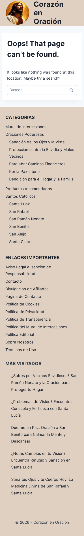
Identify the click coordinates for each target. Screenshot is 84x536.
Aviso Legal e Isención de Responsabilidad (28, 270)
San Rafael (19, 211)
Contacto (13, 281)
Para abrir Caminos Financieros (37, 164)
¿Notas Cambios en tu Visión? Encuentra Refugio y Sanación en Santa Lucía (41, 460)
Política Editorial (19, 334)
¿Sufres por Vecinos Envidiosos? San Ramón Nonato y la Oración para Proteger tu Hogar (44, 382)
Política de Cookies (22, 304)
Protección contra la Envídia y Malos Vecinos (41, 153)
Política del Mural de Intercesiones (36, 327)
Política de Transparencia (28, 319)
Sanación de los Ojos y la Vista (37, 142)
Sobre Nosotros (19, 342)
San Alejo (17, 234)
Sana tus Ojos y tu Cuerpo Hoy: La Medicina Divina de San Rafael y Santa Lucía (42, 486)
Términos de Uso (20, 349)
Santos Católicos (20, 196)
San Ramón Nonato (26, 219)
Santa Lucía (19, 204)
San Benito (19, 226)
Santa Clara (19, 241)
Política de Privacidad (24, 311)
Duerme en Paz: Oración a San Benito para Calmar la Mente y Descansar (38, 434)
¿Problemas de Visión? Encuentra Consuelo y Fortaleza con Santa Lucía (41, 408)
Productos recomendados (28, 188)
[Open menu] (74, 12)
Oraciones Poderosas (24, 134)
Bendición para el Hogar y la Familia (41, 179)
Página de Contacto (23, 296)
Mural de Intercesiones (25, 127)
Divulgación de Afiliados (27, 289)
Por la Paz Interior (25, 171)
